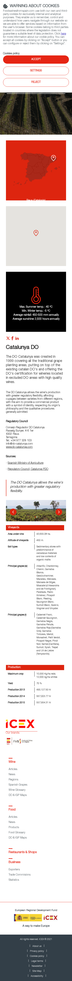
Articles (13, 769)
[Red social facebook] (12, 339)
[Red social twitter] (8, 339)
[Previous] (13, 512)
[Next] (58, 512)
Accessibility (37, 976)
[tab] (35, 516)
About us (37, 946)
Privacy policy (37, 951)
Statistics (14, 880)
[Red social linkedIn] (17, 339)
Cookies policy (11, 53)
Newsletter (37, 966)
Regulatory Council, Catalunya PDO (28, 469)
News (12, 774)
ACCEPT (36, 59)
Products (14, 827)
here (63, 34)
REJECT (36, 82)
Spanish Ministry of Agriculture (25, 463)
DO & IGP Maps (18, 795)
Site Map (37, 971)
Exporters (14, 869)
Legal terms (37, 961)
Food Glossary (17, 832)
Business (14, 862)
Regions (13, 779)
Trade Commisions (20, 875)
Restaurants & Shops (23, 852)
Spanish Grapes (18, 785)
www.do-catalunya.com (19, 447)
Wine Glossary (17, 790)
